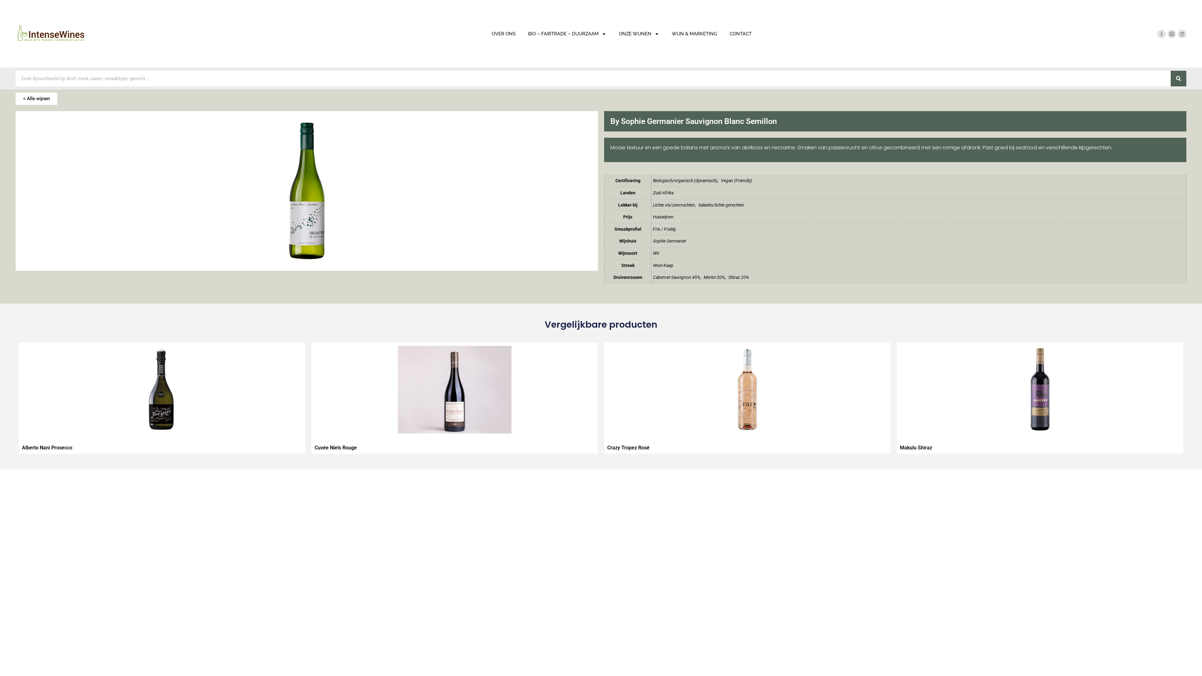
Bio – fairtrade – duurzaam (563, 34)
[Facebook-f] (1161, 34)
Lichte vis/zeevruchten (674, 205)
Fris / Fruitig (664, 229)
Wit (656, 253)
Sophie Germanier (669, 241)
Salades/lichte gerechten (721, 205)
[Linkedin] (1182, 34)
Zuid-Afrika (663, 193)
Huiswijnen (663, 217)
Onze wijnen (635, 34)
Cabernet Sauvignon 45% (676, 277)
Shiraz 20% (738, 277)
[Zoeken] (1178, 78)
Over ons (504, 34)
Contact (741, 34)
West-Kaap (663, 265)
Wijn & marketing (694, 34)
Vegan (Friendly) (736, 180)
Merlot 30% (714, 277)
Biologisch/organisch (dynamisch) (685, 180)
